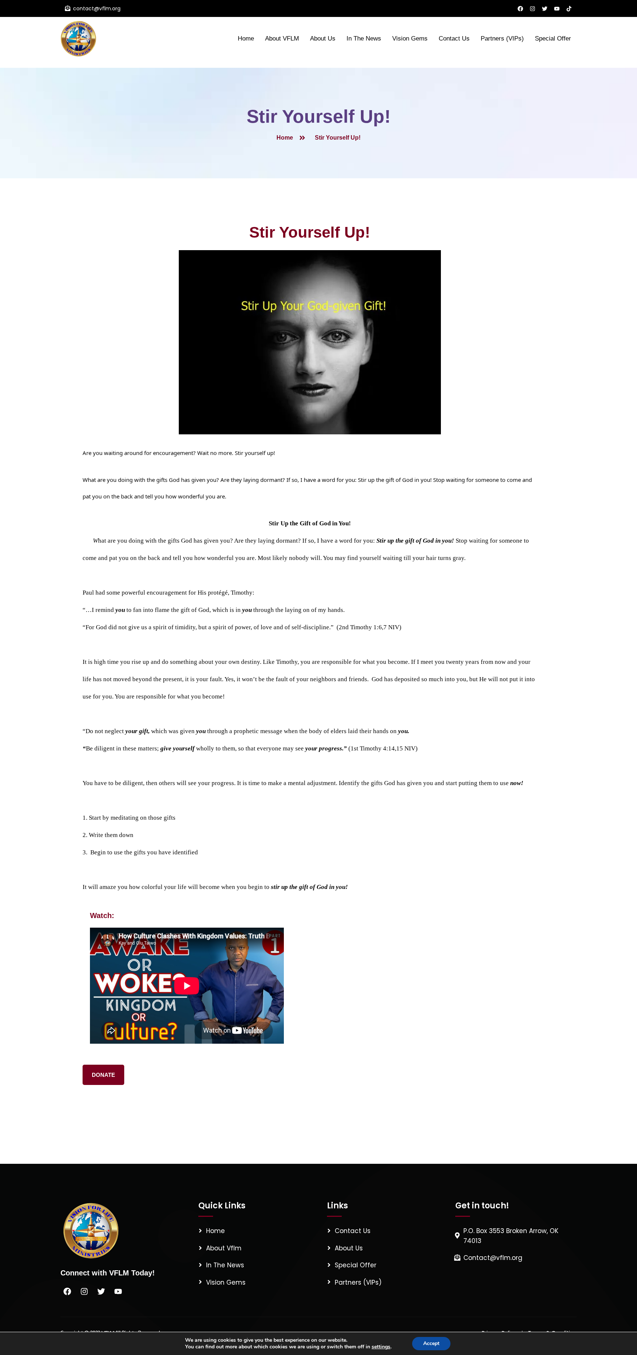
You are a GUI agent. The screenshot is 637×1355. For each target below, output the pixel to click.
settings (381, 1347)
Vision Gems (410, 38)
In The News (364, 38)
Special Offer (553, 38)
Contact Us (454, 38)
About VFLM (282, 38)
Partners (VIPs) (502, 38)
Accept (431, 1343)
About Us (322, 38)
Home (246, 38)
